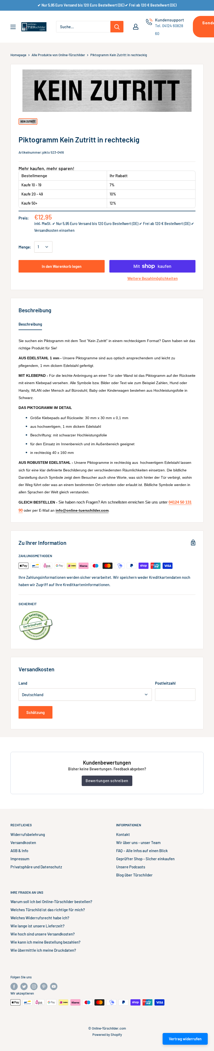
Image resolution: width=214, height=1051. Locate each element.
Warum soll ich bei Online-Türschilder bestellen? (51, 901)
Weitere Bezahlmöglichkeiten (152, 278)
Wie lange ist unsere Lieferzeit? (37, 925)
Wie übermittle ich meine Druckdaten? (43, 950)
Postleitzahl (165, 683)
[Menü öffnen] (13, 27)
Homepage (18, 55)
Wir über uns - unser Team (138, 842)
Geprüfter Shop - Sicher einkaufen (145, 858)
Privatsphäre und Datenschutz (36, 866)
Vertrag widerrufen (185, 1038)
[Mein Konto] (135, 27)
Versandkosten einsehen (54, 230)
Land (23, 683)
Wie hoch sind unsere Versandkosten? (42, 934)
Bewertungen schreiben (107, 780)
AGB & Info (19, 850)
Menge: (25, 247)
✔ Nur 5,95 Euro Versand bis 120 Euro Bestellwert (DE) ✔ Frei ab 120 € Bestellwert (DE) (107, 5)
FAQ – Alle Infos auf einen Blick (142, 850)
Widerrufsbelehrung (27, 834)
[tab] (30, 325)
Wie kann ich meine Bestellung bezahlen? (45, 942)
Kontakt (123, 834)
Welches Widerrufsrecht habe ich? (39, 917)
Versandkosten (23, 842)
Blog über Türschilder (134, 875)
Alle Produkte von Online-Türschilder (58, 55)
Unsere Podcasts (130, 866)
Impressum (19, 858)
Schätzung (35, 712)
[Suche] (116, 26)
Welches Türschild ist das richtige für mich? (47, 909)
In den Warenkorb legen (61, 266)
